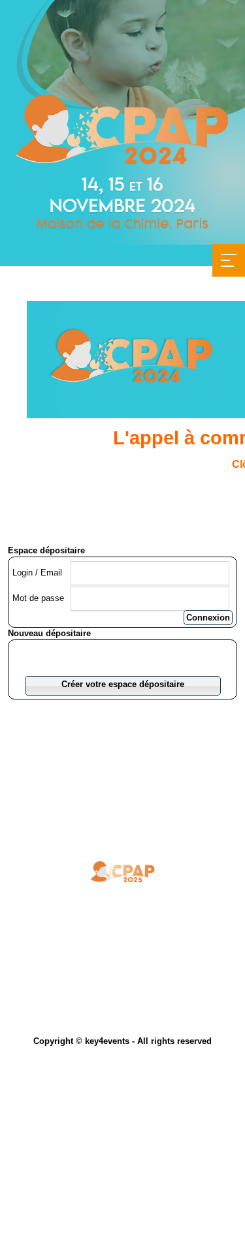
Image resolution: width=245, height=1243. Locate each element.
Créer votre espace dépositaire (122, 684)
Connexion (208, 617)
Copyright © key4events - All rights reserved (122, 1041)
